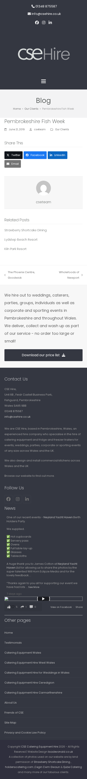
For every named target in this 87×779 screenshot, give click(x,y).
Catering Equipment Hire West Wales (29, 663)
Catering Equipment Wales (22, 653)
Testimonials (13, 643)
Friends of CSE (14, 713)
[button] (43, 81)
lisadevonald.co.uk (60, 751)
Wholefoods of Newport (64, 275)
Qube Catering (72, 767)
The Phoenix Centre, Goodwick (19, 275)
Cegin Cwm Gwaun (47, 767)
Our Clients (62, 129)
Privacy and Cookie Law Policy (25, 733)
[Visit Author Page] (43, 188)
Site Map (10, 723)
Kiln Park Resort (15, 249)
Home (8, 633)
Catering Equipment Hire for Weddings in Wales (36, 673)
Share (79, 607)
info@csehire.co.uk (46, 13)
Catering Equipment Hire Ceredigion (29, 683)
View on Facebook (61, 607)
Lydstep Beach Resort (21, 239)
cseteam (40, 129)
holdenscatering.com (19, 767)
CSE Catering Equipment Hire (39, 746)
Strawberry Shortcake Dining (25, 230)
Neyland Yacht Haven (58, 517)
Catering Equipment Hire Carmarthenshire (33, 693)
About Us (10, 703)
